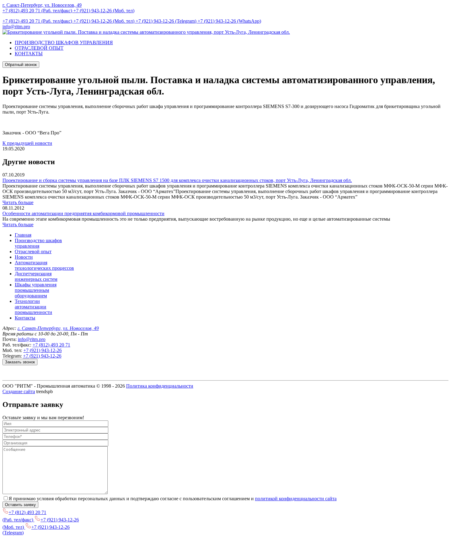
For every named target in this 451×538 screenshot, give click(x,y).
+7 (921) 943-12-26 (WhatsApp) (229, 21)
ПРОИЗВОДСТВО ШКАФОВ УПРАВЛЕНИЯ (64, 42)
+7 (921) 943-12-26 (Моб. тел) (103, 10)
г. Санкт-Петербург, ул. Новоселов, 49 (42, 5)
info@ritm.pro (16, 26)
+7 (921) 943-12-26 (42, 350)
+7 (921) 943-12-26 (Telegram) (167, 21)
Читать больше (17, 202)
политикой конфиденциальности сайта (296, 498)
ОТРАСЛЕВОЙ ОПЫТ (39, 48)
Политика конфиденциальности (159, 386)
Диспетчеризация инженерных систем (36, 276)
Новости (24, 257)
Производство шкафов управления (38, 243)
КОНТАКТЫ (29, 53)
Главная (23, 235)
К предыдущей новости (27, 143)
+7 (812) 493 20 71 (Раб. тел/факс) (37, 10)
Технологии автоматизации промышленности (33, 307)
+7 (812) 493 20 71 (51, 344)
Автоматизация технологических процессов (44, 265)
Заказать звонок (20, 362)
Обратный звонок (21, 64)
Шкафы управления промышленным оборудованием (35, 290)
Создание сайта (18, 391)
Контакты (25, 317)
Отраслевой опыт (33, 251)
